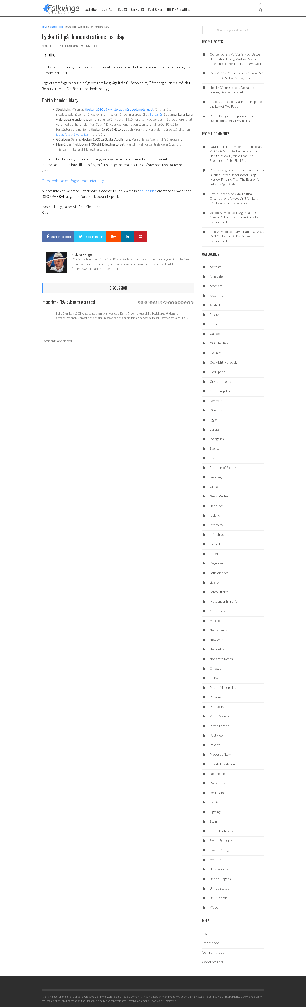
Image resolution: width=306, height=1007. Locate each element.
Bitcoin (214, 324)
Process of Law (220, 754)
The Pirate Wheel (178, 9)
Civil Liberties (219, 343)
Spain (213, 821)
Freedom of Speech (223, 467)
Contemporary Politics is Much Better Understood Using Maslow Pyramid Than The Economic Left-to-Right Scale (236, 58)
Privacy (215, 745)
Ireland (215, 544)
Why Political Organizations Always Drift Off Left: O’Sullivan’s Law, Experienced (234, 198)
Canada (215, 334)
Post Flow (216, 735)
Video (214, 907)
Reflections (218, 783)
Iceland (215, 515)
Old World (217, 678)
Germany (216, 477)
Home (44, 27)
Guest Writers (220, 496)
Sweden (215, 859)
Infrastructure (220, 534)
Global (214, 487)
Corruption (217, 372)
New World (217, 640)
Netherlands (218, 630)
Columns (216, 353)
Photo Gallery (219, 716)
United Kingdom (221, 879)
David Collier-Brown (224, 146)
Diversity (216, 410)
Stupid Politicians (221, 831)
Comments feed (213, 952)
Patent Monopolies (223, 687)
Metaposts (217, 611)
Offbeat (215, 668)
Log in (206, 933)
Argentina (216, 295)
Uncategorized (220, 869)
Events (214, 448)
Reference (217, 773)
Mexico (215, 620)
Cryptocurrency (220, 381)
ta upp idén (148, 191)
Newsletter (56, 27)
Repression (217, 793)
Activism (215, 267)
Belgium (215, 314)
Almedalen (217, 276)
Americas (216, 286)
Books (122, 9)
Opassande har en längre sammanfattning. (73, 181)
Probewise (170, 1000)
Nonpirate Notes (221, 659)
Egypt (213, 420)
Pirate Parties (219, 726)
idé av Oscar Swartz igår (72, 134)
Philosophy (217, 706)
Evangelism (217, 439)
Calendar (91, 9)
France (214, 458)
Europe (215, 429)
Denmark (216, 400)
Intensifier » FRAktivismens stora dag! (68, 302)
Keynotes (137, 9)
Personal (216, 697)
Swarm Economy (221, 840)
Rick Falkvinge (70, 45)
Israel (214, 553)
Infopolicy (216, 525)
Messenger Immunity (224, 601)
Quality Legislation (222, 764)
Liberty (214, 582)
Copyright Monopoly (223, 362)
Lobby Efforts (219, 592)
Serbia (214, 802)
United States (219, 888)
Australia (216, 305)
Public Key (155, 9)
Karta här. (156, 114)
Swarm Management (224, 850)
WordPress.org (212, 962)
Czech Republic (220, 391)
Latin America (219, 573)
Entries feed (210, 943)
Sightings (216, 812)
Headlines (217, 506)
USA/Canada (219, 898)
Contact (108, 9)
